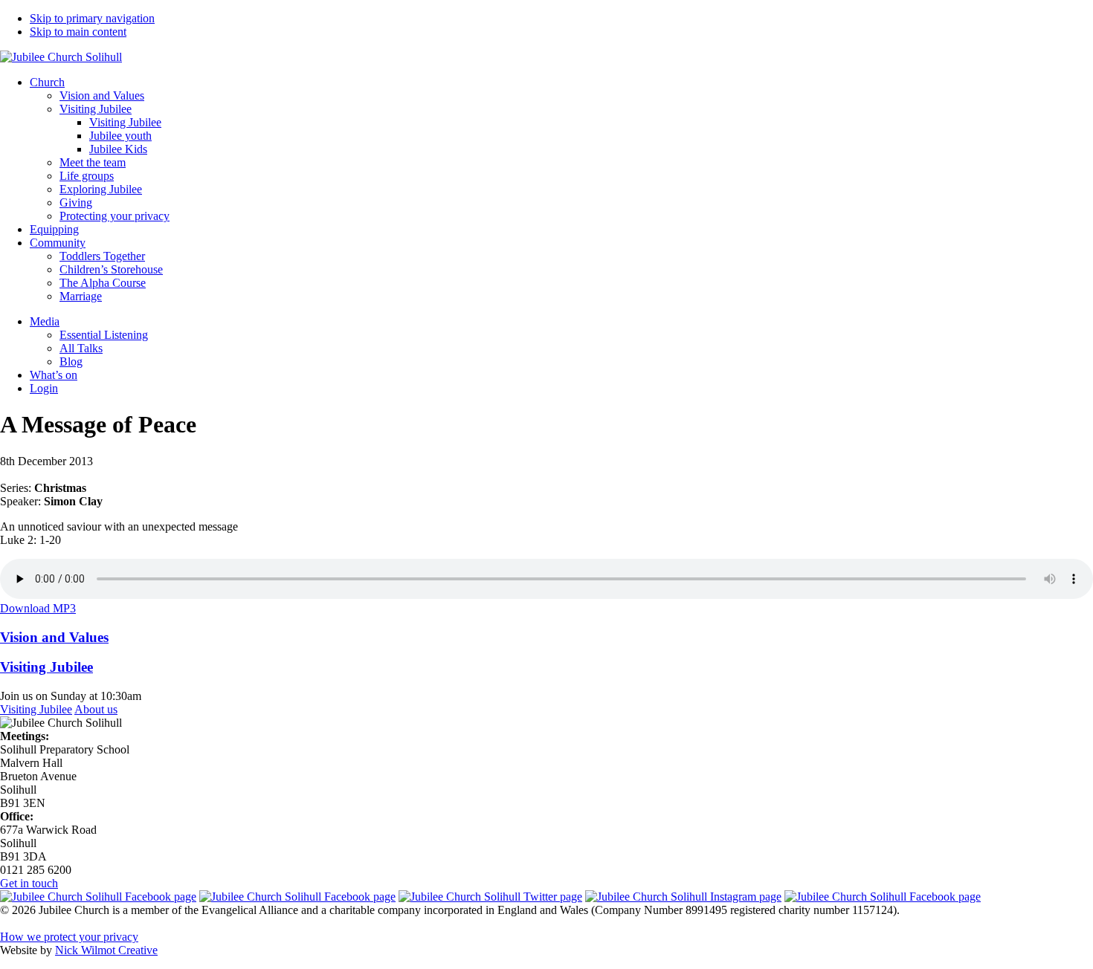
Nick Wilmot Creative (106, 950)
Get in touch (29, 883)
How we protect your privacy (69, 936)
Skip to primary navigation (92, 18)
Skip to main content (78, 31)
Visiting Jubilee (36, 709)
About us (95, 709)
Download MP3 (38, 608)
